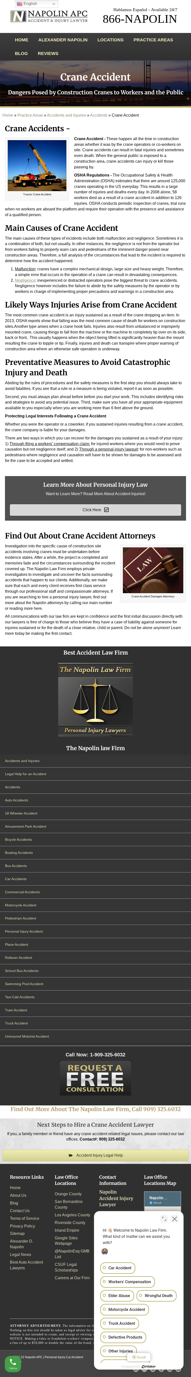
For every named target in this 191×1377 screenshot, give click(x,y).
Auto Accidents (16, 800)
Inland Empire (67, 1230)
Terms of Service (24, 1218)
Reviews (48, 53)
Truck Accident (16, 1023)
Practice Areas (153, 39)
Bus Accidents (16, 866)
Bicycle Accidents (18, 840)
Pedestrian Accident (20, 918)
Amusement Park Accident (25, 826)
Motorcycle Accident (20, 905)
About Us (18, 1195)
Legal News (20, 1254)
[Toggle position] (164, 1219)
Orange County (68, 1194)
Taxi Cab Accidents (20, 997)
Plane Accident (16, 944)
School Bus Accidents (22, 971)
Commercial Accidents (22, 892)
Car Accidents (16, 879)
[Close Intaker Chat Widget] (175, 1219)
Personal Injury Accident (24, 931)
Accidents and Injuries (66, 115)
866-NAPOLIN (140, 18)
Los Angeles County (72, 1215)
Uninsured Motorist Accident (27, 1036)
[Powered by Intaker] (148, 1366)
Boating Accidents (19, 853)
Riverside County (70, 1223)
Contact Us (20, 1211)
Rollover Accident (18, 958)
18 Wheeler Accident (21, 813)
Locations (110, 39)
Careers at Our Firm (72, 1278)
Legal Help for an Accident (25, 774)
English (30, 3)
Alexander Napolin (63, 39)
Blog (21, 53)
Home (21, 39)
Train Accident (16, 1010)
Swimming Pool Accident (24, 984)
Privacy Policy (22, 1226)
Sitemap (17, 1233)
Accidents (98, 115)
